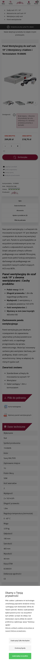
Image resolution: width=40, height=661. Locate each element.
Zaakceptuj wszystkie (20, 656)
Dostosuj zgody (20, 648)
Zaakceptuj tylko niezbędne (20, 640)
